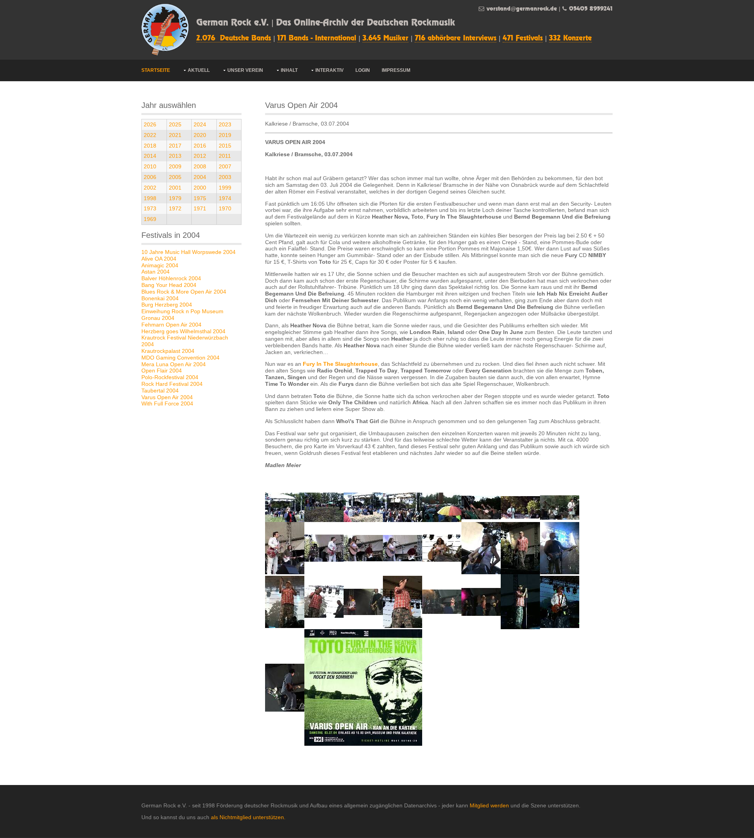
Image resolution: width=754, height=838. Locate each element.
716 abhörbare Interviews (455, 38)
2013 (175, 156)
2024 (200, 124)
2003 (225, 177)
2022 (150, 135)
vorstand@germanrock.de (522, 9)
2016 (200, 145)
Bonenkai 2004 (160, 298)
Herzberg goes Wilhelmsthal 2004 (183, 331)
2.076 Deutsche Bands (233, 38)
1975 (200, 198)
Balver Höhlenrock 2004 (171, 278)
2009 (175, 166)
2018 (150, 145)
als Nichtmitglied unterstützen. (248, 817)
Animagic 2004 (159, 265)
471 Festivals (523, 38)
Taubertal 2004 (160, 390)
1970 (225, 208)
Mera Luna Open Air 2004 (173, 364)
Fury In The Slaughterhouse (340, 364)
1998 (150, 198)
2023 (225, 124)
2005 (175, 177)
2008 (200, 166)
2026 (150, 124)
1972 (175, 208)
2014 (150, 156)
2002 (150, 187)
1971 (200, 208)
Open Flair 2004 (161, 370)
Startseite (155, 70)
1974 (225, 198)
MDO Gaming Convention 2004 (180, 357)
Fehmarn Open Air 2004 (171, 324)
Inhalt (289, 70)
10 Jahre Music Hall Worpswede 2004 (188, 252)
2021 (175, 135)
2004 (200, 177)
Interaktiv (329, 70)
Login (362, 70)
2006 (150, 177)
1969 (150, 219)
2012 (200, 156)
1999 (225, 187)
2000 (200, 187)
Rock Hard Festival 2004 (172, 384)
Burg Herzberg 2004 (166, 304)
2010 (150, 166)
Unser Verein (245, 70)
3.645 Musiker (385, 38)
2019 (225, 135)
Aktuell (199, 70)
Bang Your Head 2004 (168, 285)
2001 (175, 187)
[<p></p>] (284, 507)
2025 (175, 124)
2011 (225, 156)
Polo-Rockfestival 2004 (169, 377)
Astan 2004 (155, 271)
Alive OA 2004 (158, 259)
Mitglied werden (489, 805)
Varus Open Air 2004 (167, 397)
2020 (200, 135)
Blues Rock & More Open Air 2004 (183, 291)
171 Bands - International (316, 38)
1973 (150, 208)
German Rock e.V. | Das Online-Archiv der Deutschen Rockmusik (325, 22)
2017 (175, 145)
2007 (225, 166)
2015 (225, 145)
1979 (175, 198)
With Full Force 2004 (167, 403)
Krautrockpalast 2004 (167, 351)
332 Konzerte (570, 38)
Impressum (396, 70)
